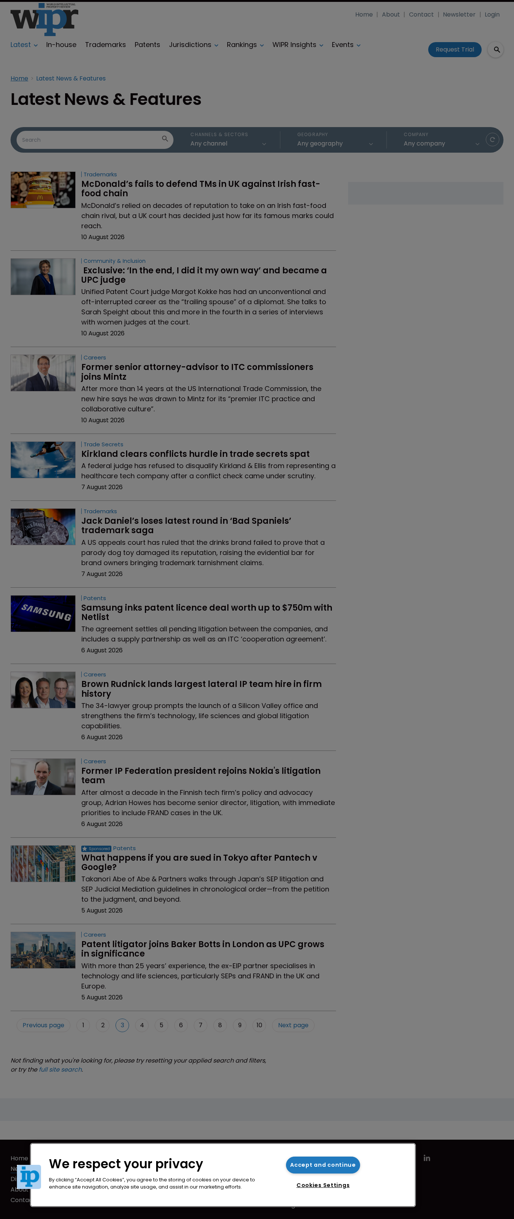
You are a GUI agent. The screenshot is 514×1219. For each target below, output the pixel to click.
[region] (223, 1175)
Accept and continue (323, 1165)
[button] (29, 1177)
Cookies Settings (323, 1185)
